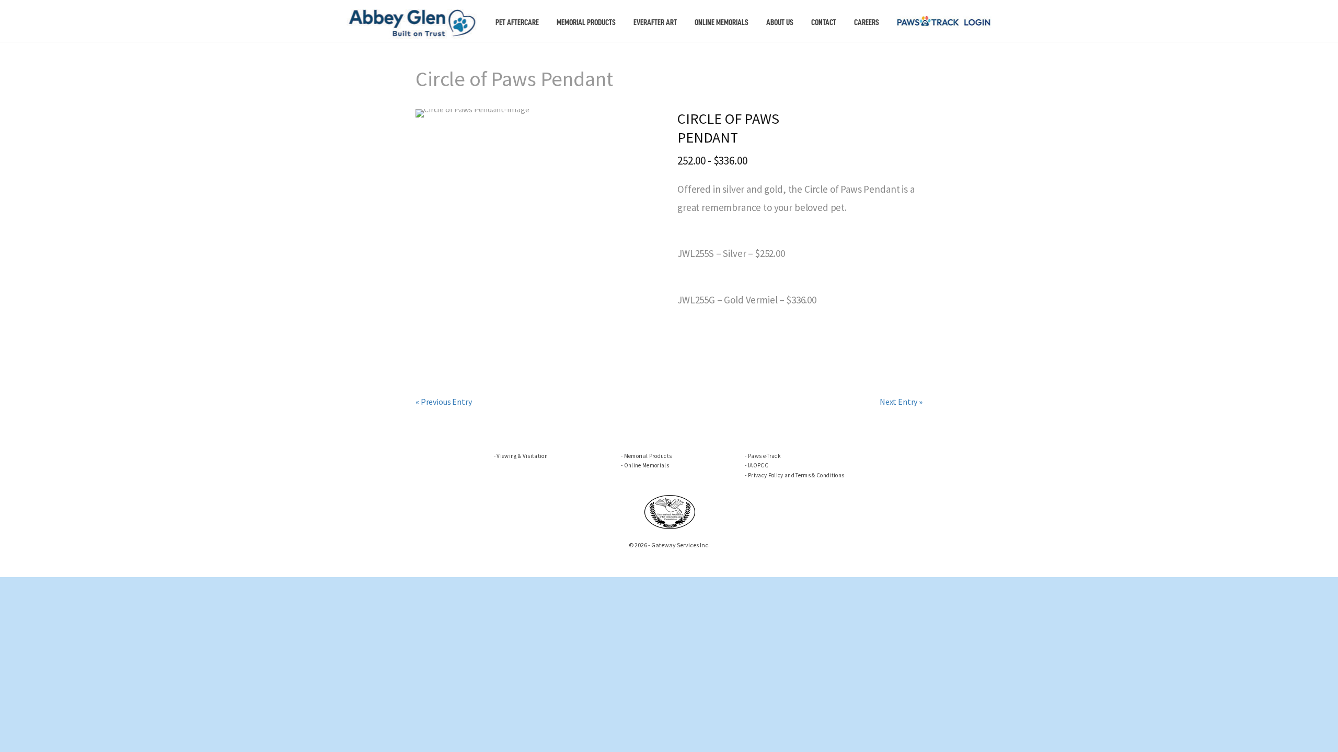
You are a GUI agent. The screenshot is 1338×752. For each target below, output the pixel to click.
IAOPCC (758, 465)
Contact (823, 22)
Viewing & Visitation (522, 456)
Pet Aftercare (517, 22)
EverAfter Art (655, 22)
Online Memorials (721, 22)
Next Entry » (901, 401)
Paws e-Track (764, 456)
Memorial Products (586, 22)
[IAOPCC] (670, 511)
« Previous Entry (443, 401)
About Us (779, 22)
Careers (866, 22)
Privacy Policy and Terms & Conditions (796, 475)
